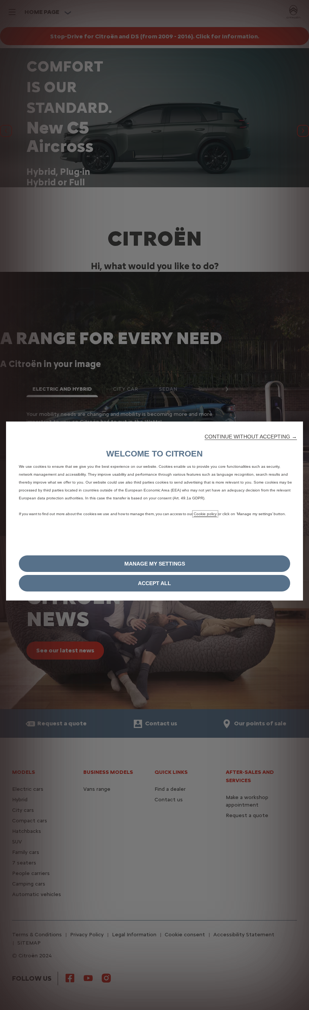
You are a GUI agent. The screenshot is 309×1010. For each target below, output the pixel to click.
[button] (251, 437)
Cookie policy (205, 514)
